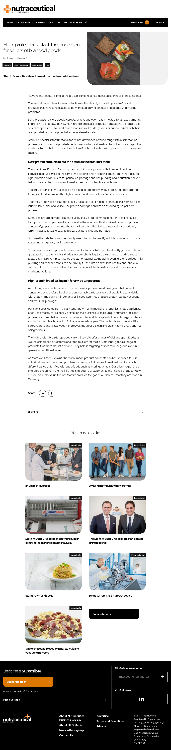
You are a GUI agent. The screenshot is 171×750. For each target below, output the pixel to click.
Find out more (11, 700)
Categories (23, 22)
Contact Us (66, 735)
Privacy (101, 726)
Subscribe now (102, 614)
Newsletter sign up (71, 730)
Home (10, 22)
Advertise (103, 716)
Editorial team (73, 22)
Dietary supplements (21, 65)
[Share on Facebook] (51, 393)
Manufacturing (137, 555)
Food (47, 65)
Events (40, 22)
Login (158, 22)
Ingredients (7, 65)
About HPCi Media (70, 725)
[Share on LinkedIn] (42, 393)
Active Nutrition (37, 65)
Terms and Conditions (110, 721)
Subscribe (137, 22)
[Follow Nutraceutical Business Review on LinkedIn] (141, 699)
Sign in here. (32, 691)
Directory (54, 22)
